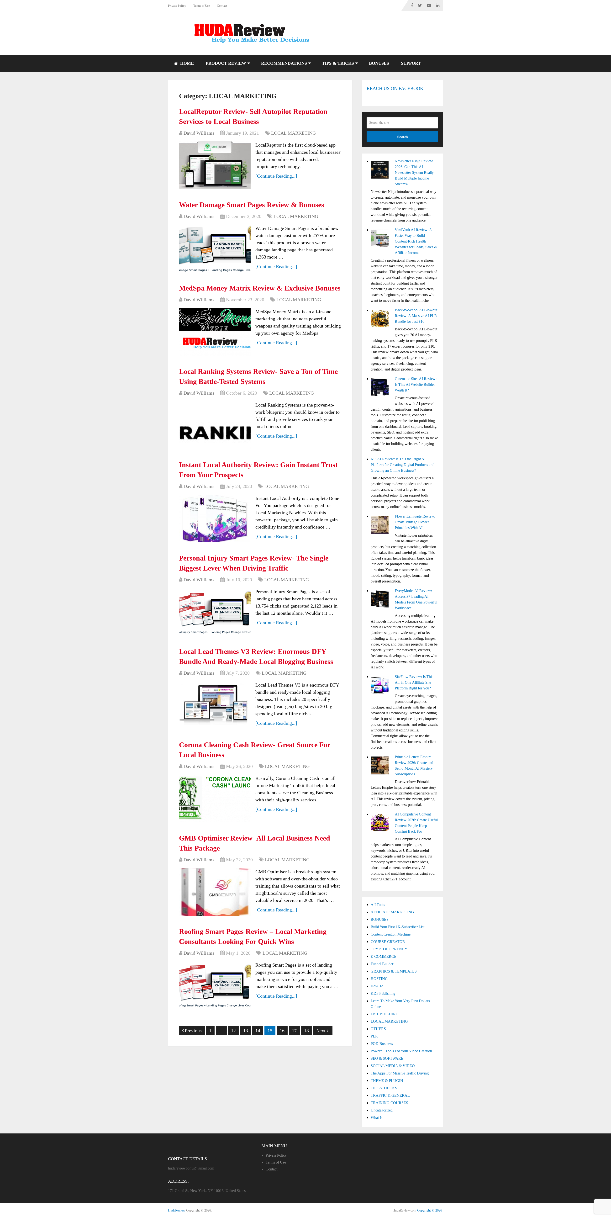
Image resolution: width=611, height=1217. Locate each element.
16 (282, 1030)
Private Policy (177, 5)
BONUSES (379, 63)
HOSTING (379, 979)
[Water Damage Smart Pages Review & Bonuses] (215, 248)
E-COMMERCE (383, 956)
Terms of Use (201, 5)
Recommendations (284, 63)
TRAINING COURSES (389, 1103)
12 (233, 1030)
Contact (222, 5)
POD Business (382, 1044)
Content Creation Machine (391, 934)
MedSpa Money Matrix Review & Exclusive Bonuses (260, 288)
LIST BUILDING (385, 1014)
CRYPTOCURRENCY (389, 949)
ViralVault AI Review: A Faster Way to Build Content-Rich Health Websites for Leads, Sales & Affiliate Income (416, 241)
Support (411, 63)
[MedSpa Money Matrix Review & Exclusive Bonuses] (215, 332)
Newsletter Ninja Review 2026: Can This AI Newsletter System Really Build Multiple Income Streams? (414, 172)
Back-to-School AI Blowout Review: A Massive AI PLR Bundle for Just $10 (416, 315)
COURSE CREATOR (388, 942)
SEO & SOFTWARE (387, 1058)
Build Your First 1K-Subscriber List (397, 927)
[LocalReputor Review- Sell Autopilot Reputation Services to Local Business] (215, 165)
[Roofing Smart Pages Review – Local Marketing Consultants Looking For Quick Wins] (215, 985)
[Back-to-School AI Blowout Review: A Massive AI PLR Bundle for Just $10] (381, 319)
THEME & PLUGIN (387, 1081)
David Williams (199, 133)
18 (306, 1030)
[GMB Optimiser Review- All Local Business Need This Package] (215, 892)
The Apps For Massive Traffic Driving (400, 1073)
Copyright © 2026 (429, 1210)
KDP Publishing (383, 993)
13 (245, 1030)
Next (321, 1030)
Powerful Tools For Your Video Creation (401, 1051)
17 (294, 1030)
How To (377, 986)
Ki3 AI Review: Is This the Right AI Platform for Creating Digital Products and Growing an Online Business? (402, 464)
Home (186, 63)
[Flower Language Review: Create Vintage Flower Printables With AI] (381, 525)
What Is (376, 1118)
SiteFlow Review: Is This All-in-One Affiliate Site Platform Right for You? (414, 682)
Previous (193, 1030)
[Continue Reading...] (276, 176)
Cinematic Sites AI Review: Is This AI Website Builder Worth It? (416, 384)
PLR (374, 1036)
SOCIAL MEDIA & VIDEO (393, 1066)
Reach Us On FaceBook (395, 88)
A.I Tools (378, 905)
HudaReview (176, 1210)
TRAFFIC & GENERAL (390, 1095)
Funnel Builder (382, 964)
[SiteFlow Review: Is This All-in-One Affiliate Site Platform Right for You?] (381, 686)
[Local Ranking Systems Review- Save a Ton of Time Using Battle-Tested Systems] (215, 425)
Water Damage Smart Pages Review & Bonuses (251, 205)
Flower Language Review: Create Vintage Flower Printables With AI (415, 522)
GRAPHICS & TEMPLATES (394, 971)
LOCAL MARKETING (293, 133)
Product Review (226, 63)
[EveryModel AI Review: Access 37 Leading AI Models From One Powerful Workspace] (381, 600)
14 (257, 1030)
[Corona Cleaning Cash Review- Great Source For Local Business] (215, 798)
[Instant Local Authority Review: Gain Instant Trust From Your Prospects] (215, 518)
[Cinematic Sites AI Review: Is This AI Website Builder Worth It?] (381, 388)
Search (402, 137)
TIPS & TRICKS (338, 63)
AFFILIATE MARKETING (392, 912)
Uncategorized (382, 1110)
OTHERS (378, 1029)
